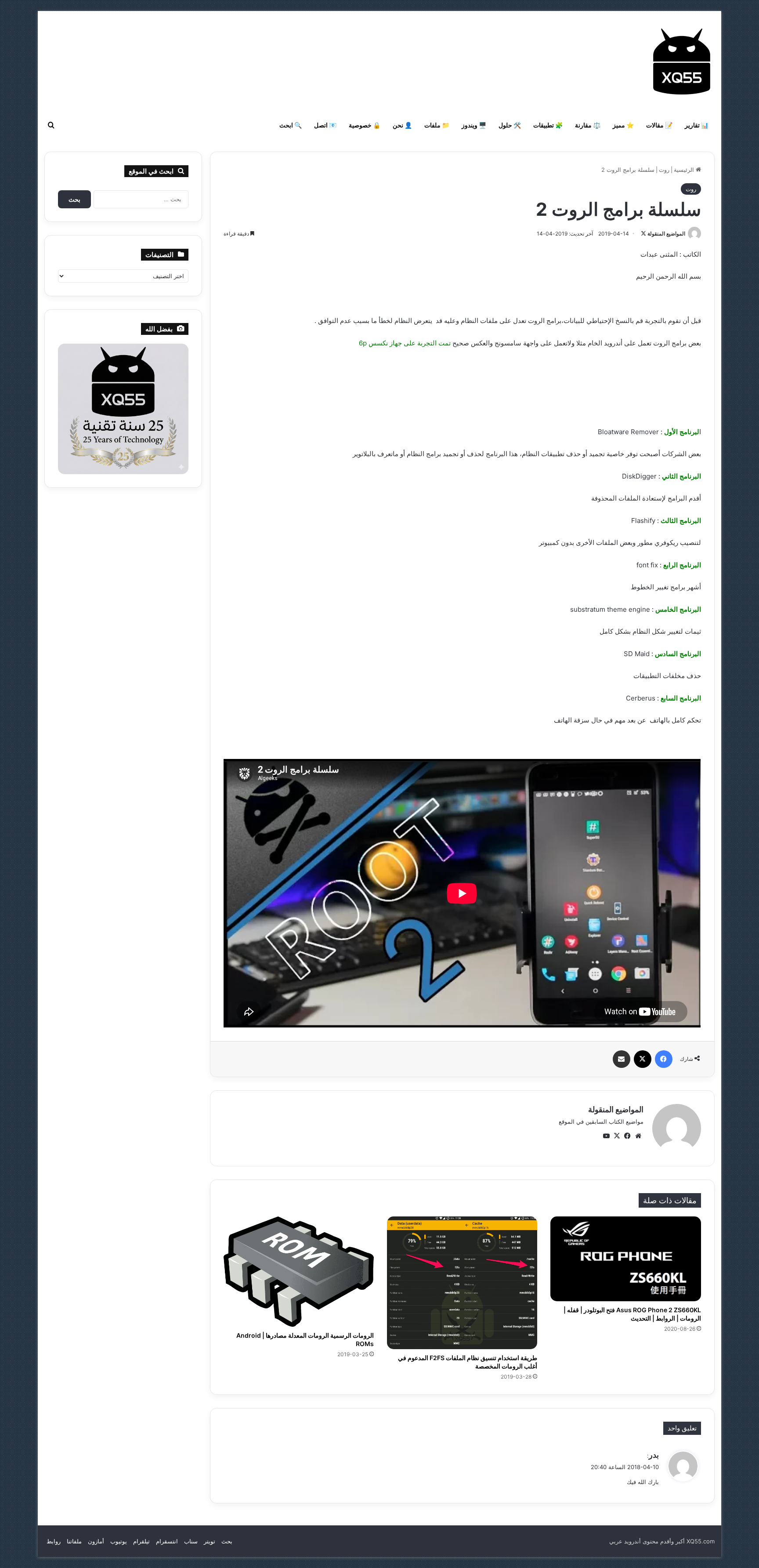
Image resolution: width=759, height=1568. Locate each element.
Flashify (643, 520)
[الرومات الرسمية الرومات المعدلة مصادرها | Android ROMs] (299, 1271)
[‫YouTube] (606, 1136)
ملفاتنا (74, 1541)
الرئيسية (685, 169)
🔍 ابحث (290, 125)
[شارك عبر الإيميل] (621, 1059)
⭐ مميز (623, 125)
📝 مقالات (659, 125)
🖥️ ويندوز (474, 125)
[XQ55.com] (682, 61)
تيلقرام (141, 1541)
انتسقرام (167, 1541)
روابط (54, 1541)
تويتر (209, 1541)
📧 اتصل (325, 125)
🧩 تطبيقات (548, 125)
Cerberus (640, 698)
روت (664, 169)
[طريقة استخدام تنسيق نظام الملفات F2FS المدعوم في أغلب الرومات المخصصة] (462, 1282)
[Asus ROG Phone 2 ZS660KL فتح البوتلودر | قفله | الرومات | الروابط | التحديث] (625, 1258)
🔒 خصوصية (364, 125)
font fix (647, 565)
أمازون (96, 1541)
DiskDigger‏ (639, 476)
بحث (226, 1541)
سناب (191, 1541)
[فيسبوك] (663, 1059)
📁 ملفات (436, 125)
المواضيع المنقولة (666, 233)
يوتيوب (118, 1541)
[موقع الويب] (638, 1136)
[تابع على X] (643, 233)
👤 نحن (402, 125)
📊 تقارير (696, 125)
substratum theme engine (610, 609)
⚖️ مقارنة (587, 125)
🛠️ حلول (510, 125)
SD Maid (637, 654)
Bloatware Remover (628, 432)
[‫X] (642, 1059)
